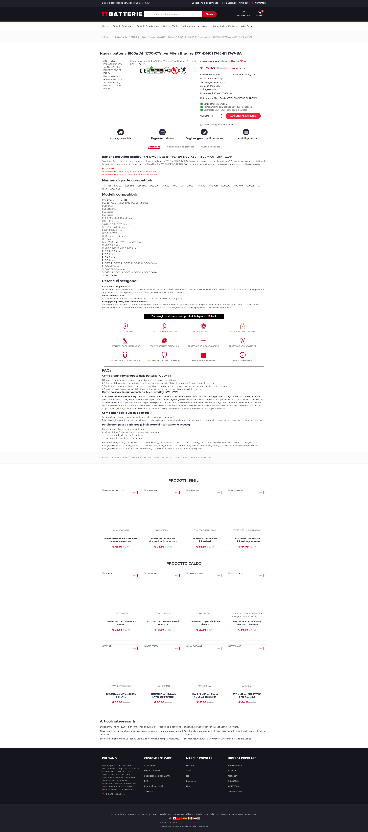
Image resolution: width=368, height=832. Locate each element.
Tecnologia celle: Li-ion (212, 82)
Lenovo (190, 765)
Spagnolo (204, 822)
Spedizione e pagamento (205, 3)
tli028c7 (168, 814)
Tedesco (181, 822)
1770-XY (201, 185)
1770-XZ (250, 185)
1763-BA (154, 185)
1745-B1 (107, 185)
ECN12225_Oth (247, 74)
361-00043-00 (235, 791)
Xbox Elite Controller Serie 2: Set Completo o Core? (212, 727)
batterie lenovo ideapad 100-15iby (188, 814)
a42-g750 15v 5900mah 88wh (244, 814)
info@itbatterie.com (116, 794)
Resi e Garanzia (228, 3)
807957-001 (233, 786)
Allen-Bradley (138, 37)
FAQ (146, 781)
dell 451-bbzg (215, 814)
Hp (187, 776)
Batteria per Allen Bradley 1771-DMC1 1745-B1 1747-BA (228, 98)
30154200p (233, 781)
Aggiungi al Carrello (243, 116)
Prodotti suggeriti (153, 786)
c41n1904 (226, 814)
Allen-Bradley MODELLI (162, 37)
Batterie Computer (122, 26)
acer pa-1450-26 (129, 814)
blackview (191, 781)
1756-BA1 (129, 185)
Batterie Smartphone (148, 26)
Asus (188, 770)
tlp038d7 (232, 776)
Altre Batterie (248, 26)
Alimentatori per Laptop (195, 26)
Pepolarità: (205, 62)
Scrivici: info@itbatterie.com (217, 124)
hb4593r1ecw (158, 814)
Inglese (188, 822)
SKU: (244, 74)
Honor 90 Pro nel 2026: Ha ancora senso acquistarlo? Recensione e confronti (141, 727)
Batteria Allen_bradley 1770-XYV (194, 457)
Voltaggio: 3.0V (208, 89)
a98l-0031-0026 (144, 814)
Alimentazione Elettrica (225, 26)
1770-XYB (213, 185)
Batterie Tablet (171, 26)
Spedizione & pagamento (180, 146)
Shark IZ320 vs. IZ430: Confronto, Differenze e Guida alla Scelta (218, 738)
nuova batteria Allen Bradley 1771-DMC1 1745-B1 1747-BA (135, 396)
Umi (188, 786)
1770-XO (165, 185)
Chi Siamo (244, 3)
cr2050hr (232, 770)
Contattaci (260, 3)
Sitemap (148, 791)
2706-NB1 (115, 188)
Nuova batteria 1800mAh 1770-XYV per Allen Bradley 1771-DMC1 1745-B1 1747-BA (216, 37)
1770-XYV (238, 185)
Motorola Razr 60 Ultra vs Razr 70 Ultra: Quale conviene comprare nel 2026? (141, 738)
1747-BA (118, 185)
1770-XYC (225, 185)
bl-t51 (206, 814)
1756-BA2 (141, 185)
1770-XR (190, 185)
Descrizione (154, 146)
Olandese (196, 822)
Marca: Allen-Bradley (211, 78)
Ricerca (209, 14)
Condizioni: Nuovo (210, 74)
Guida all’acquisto (210, 146)
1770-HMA (178, 185)
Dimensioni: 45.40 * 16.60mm (216, 93)
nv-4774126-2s (235, 765)
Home (105, 26)
